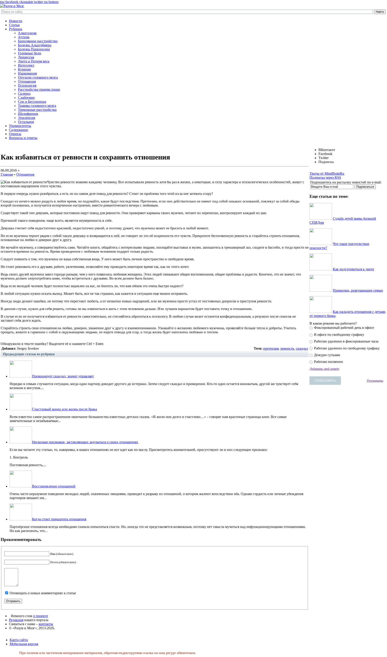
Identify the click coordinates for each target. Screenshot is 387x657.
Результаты (375, 380)
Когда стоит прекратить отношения (59, 519)
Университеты (20, 126)
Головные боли (29, 53)
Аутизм (23, 37)
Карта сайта (19, 640)
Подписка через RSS (325, 177)
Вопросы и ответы (23, 138)
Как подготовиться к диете (353, 269)
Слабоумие (26, 97)
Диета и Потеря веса (33, 61)
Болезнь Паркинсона (34, 49)
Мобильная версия (24, 644)
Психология (27, 85)
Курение (24, 69)
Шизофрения (28, 114)
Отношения (27, 81)
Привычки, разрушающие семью (358, 290)
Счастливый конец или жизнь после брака (64, 409)
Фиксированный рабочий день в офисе (343, 328)
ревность (287, 348)
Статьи (14, 25)
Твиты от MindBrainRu (327, 173)
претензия (271, 348)
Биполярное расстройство (38, 41)
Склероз (24, 93)
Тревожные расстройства (37, 110)
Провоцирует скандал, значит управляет (63, 376)
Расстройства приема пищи (39, 89)
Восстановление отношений (53, 486)
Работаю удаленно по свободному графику (346, 348)
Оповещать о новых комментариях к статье (43, 593)
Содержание (18, 130)
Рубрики (15, 29)
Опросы (15, 134)
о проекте (40, 616)
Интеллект (26, 65)
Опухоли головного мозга (38, 77)
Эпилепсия (26, 118)
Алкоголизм (27, 33)
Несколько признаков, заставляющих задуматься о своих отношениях (85, 442)
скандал (302, 348)
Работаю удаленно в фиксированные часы (345, 341)
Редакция (16, 620)
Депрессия (26, 57)
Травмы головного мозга (37, 106)
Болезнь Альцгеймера (34, 45)
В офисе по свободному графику (338, 334)
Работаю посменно (328, 362)
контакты (46, 624)
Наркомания (27, 73)
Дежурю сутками (326, 355)
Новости (15, 21)
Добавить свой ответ (324, 369)
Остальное (26, 122)
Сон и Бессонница (32, 101)
